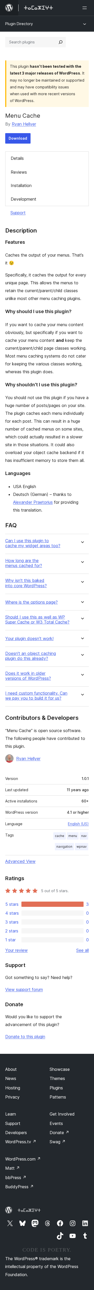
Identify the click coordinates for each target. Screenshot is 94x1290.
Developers (16, 1132)
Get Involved (62, 1114)
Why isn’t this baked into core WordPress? (26, 583)
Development (23, 199)
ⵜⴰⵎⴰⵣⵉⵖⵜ (29, 1210)
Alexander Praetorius (33, 502)
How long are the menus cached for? (23, 563)
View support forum (24, 989)
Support (18, 212)
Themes (57, 1078)
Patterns (58, 1097)
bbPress (15, 1177)
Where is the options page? (31, 602)
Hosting (12, 1087)
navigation (64, 846)
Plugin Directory (19, 23)
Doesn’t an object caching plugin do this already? (30, 656)
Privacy (12, 1097)
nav (84, 836)
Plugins (56, 1087)
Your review (16, 950)
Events (56, 1123)
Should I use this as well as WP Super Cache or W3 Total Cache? (37, 620)
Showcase (60, 1069)
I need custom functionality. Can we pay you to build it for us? (36, 696)
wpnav (82, 846)
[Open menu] (85, 8)
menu (72, 836)
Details (17, 158)
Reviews (19, 172)
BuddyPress (19, 1186)
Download (18, 138)
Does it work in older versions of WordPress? (28, 676)
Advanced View (20, 861)
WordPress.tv (20, 1141)
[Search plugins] (60, 42)
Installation (21, 185)
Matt (12, 1168)
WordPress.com (23, 1159)
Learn (10, 1114)
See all (82, 950)
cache (59, 836)
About (11, 1069)
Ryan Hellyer (24, 124)
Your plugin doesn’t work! (29, 638)
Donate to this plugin (25, 1036)
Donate (59, 1132)
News (10, 1078)
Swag (58, 1141)
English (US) (78, 824)
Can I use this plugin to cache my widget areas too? (32, 543)
